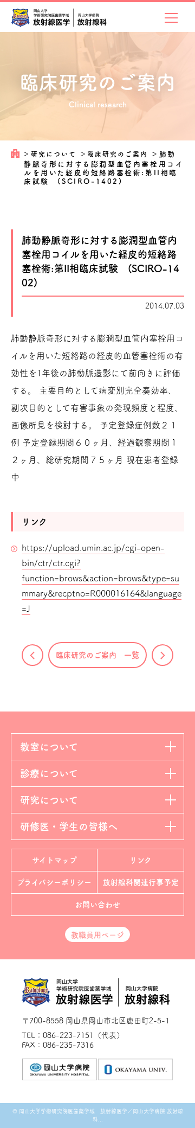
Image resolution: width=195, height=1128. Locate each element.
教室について (49, 747)
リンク (140, 860)
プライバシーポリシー (54, 882)
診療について (49, 773)
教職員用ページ (97, 935)
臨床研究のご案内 (119, 154)
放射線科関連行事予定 (141, 882)
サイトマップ (54, 860)
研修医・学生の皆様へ (69, 826)
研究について (55, 154)
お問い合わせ (97, 904)
